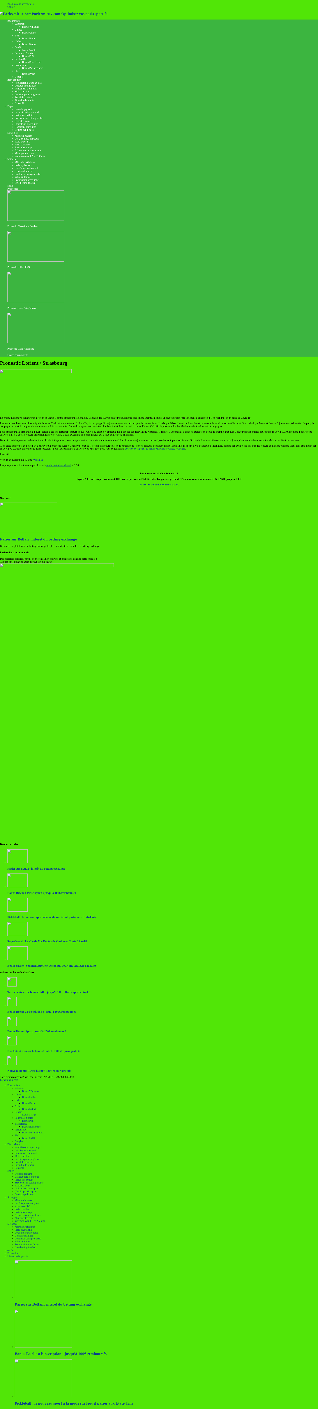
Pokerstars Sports (24, 53)
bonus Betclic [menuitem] (29, 1115)
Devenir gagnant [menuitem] (23, 1173)
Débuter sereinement (25, 85)
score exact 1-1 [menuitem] (22, 1206)
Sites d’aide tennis (24, 100)
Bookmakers (13, 21)
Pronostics (12, 188)
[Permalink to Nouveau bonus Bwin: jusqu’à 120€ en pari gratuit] (12, 1064)
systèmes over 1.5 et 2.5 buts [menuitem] (30, 1221)
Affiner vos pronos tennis (28, 150)
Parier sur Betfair (24, 115)
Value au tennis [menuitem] (22, 1241)
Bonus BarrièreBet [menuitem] (31, 1126)
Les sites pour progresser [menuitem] (27, 1159)
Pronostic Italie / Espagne (20, 348)
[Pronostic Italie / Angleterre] (35, 301)
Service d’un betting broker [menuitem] (29, 1182)
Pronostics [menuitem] (12, 1253)
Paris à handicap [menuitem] (23, 1212)
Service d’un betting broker (29, 118)
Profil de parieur (23, 97)
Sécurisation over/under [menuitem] (27, 1244)
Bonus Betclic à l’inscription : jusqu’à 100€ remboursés (41, 893)
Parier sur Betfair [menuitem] (24, 1179)
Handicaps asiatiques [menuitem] (25, 1191)
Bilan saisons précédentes (20, 4)
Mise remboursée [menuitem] (23, 1200)
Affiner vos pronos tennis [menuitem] (28, 1215)
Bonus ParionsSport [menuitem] (32, 1132)
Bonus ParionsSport (32, 68)
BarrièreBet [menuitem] (21, 1123)
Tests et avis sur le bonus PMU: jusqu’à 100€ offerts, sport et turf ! (48, 992)
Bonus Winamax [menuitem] (30, 1091)
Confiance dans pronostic (28, 174)
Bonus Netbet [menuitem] (29, 1109)
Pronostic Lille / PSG (18, 267)
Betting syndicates (24, 129)
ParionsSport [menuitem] (21, 1129)
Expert (10, 106)
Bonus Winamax (30, 26)
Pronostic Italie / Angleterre (21, 308)
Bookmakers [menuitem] (13, 1085)
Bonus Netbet (29, 44)
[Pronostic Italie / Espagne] (35, 342)
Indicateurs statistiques (26, 124)
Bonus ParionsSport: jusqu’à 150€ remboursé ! (36, 1031)
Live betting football (25, 183)
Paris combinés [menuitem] (22, 1209)
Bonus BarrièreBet (31, 62)
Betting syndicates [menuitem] (24, 1194)
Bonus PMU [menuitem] (28, 1138)
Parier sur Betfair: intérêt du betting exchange (38, 539)
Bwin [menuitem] (17, 1100)
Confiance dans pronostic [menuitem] (28, 1238)
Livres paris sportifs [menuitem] (17, 1256)
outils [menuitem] (10, 1250)
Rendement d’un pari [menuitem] (26, 1153)
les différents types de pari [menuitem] (28, 1147)
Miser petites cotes (24, 153)
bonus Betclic (29, 50)
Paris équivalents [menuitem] (23, 1229)
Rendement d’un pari (26, 88)
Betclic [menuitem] (18, 1112)
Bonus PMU (28, 74)
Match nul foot (22, 91)
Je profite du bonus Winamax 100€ (159, 484)
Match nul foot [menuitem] (22, 1156)
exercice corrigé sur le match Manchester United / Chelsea (155, 448)
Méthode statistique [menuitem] (25, 1226)
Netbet (18, 41)
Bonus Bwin (28, 38)
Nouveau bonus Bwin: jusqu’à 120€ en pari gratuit (39, 1070)
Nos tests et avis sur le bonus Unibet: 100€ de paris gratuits (43, 1051)
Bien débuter (14, 79)
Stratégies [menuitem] (12, 1197)
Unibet (18, 29)
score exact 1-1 (22, 141)
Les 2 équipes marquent (27, 138)
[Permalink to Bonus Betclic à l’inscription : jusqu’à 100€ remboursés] (12, 1005)
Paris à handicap (23, 147)
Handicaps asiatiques (25, 127)
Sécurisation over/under (27, 180)
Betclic (18, 47)
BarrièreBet (21, 59)
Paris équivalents (23, 165)
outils (10, 185)
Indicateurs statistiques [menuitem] (26, 1188)
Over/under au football (26, 168)
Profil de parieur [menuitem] (23, 1162)
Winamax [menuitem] (19, 1088)
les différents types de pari (28, 82)
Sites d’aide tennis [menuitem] (24, 1165)
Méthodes (12, 159)
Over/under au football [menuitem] (26, 1232)
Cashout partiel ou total (27, 112)
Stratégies (12, 132)
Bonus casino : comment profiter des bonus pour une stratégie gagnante (51, 965)
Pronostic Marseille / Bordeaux (23, 226)
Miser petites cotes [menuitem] (24, 1218)
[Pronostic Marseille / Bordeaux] (35, 220)
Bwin (17, 35)
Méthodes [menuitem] (12, 1224)
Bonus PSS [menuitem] (28, 1120)
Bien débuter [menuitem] (14, 1144)
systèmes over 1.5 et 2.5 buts (30, 156)
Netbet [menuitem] (18, 1106)
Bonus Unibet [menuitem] (29, 1097)
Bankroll (19, 103)
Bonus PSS (28, 56)
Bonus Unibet (29, 32)
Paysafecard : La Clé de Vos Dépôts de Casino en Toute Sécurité (47, 941)
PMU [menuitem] (17, 1135)
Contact (11, 7)
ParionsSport (21, 65)
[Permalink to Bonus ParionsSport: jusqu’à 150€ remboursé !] (12, 1025)
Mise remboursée (23, 135)
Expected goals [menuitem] (22, 1185)
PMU (17, 71)
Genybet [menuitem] (19, 1141)
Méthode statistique (25, 162)
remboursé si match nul (58, 465)
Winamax (19, 23)
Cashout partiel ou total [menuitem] (27, 1176)
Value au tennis (22, 177)
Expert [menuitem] (10, 1171)
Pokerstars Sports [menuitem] (24, 1117)
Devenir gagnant (23, 109)
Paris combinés (22, 144)
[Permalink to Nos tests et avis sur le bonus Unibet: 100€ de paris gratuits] (12, 1044)
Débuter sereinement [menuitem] (25, 1150)
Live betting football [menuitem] (25, 1247)
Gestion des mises (24, 171)
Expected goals (22, 121)
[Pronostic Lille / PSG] (35, 260)
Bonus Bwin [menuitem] (28, 1103)
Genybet (19, 76)
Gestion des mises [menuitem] (24, 1235)
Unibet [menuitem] (18, 1094)
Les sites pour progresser (27, 94)
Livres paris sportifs (17, 355)
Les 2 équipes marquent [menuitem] (27, 1203)
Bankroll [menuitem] (19, 1168)
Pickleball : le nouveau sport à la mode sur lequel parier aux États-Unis (51, 917)
